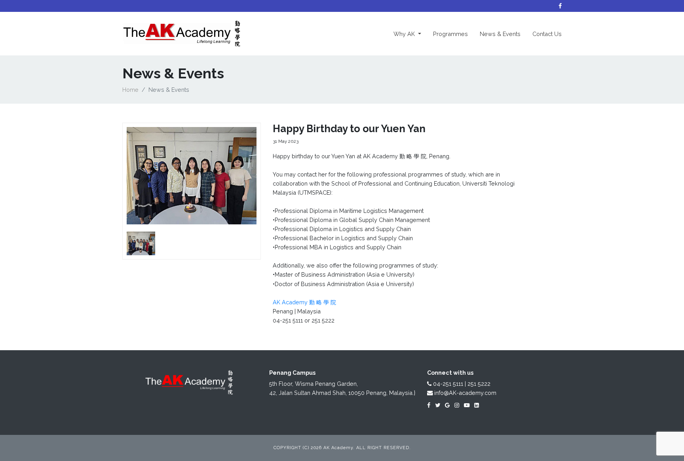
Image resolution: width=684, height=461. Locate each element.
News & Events (500, 33)
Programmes (450, 33)
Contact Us (547, 33)
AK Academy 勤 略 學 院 (304, 302)
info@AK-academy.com (464, 392)
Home (130, 89)
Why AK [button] (410, 33)
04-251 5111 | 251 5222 (460, 383)
